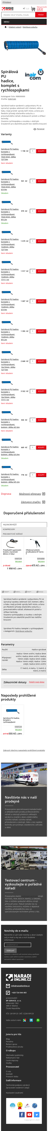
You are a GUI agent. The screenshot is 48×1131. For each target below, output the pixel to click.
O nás (8, 1071)
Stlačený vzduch (15, 27)
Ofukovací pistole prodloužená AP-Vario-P (35, 552)
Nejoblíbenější (10, 524)
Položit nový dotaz (36, 682)
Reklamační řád (12, 1058)
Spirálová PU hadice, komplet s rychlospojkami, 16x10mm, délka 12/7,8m (10, 364)
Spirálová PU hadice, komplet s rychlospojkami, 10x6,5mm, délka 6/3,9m (10, 184)
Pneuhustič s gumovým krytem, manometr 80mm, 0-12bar (12, 552)
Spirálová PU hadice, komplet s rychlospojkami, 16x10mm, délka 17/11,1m (10, 394)
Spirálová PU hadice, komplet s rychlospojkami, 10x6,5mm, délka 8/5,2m (10, 214)
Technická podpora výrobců (18, 1085)
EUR (27, 8)
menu (6, 22)
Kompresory (9, 529)
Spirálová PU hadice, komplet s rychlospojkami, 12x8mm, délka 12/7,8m (10, 244)
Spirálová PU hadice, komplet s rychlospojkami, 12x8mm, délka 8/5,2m (10, 334)
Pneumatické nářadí (13, 534)
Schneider (41, 558)
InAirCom (12, 99)
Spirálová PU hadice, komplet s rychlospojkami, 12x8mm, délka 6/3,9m (10, 304)
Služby (9, 1063)
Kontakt (9, 1074)
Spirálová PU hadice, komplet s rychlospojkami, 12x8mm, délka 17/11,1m (10, 274)
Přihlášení (7, 2)
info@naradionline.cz (20, 986)
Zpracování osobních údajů (17, 1088)
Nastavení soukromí (14, 1093)
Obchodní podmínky (14, 1055)
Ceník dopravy (12, 1060)
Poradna (9, 1041)
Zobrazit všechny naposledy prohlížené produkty (24, 750)
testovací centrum (30, 896)
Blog (8, 1039)
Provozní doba (12, 1076)
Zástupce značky (31, 502)
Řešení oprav (11, 1044)
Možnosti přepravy (30, 493)
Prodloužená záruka (14, 1047)
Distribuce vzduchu (30, 27)
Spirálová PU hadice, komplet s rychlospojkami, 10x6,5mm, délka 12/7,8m (10, 154)
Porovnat (40, 129)
